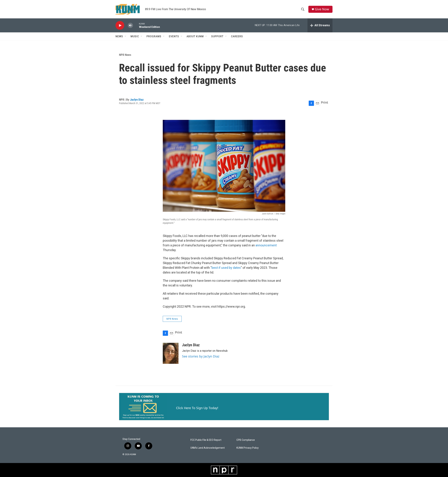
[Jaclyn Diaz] (170, 353)
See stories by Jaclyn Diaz (200, 356)
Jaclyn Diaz (137, 99)
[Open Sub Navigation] (125, 36)
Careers (237, 36)
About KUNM (195, 36)
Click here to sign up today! (197, 408)
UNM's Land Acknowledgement (207, 448)
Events (174, 36)
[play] (120, 25)
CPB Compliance (245, 440)
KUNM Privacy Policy (247, 448)
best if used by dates (226, 267)
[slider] (135, 25)
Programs (153, 36)
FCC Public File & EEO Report (205, 440)
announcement (266, 245)
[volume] (130, 25)
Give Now (322, 9)
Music (135, 36)
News (119, 36)
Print (324, 102)
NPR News (125, 55)
